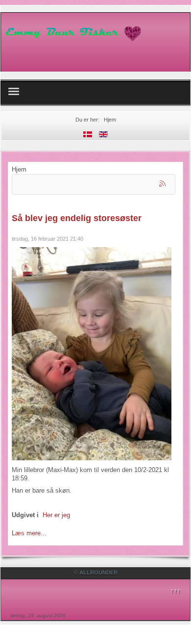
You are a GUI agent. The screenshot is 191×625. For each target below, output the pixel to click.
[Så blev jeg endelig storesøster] (91, 353)
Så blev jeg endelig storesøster (77, 218)
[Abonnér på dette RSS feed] (163, 184)
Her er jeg (56, 515)
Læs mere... (29, 533)
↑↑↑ (175, 590)
